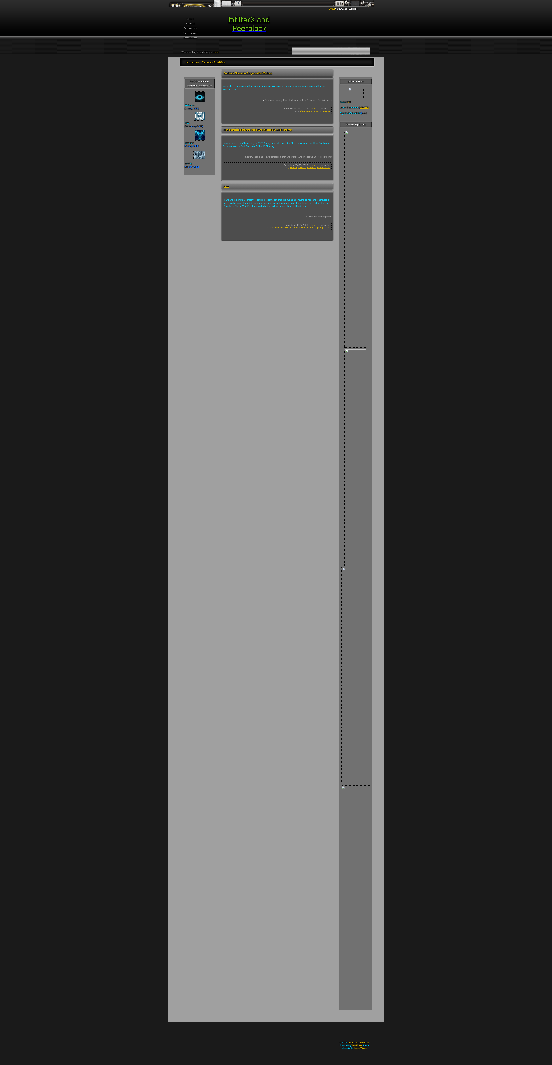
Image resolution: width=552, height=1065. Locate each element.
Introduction (192, 62)
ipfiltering (293, 167)
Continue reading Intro (320, 216)
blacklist (276, 227)
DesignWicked (360, 1048)
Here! (215, 52)
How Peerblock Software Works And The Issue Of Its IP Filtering (258, 129)
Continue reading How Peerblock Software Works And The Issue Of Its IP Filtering (288, 156)
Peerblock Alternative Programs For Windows (248, 73)
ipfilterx (302, 167)
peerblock (316, 111)
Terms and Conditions (213, 62)
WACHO (364, 107)
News (313, 108)
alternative (305, 111)
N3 (348, 102)
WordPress (356, 1045)
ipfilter (302, 227)
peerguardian (323, 167)
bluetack (294, 227)
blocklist (285, 227)
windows (326, 111)
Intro (226, 186)
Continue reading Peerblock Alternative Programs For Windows (298, 100)
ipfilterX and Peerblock (358, 1042)
